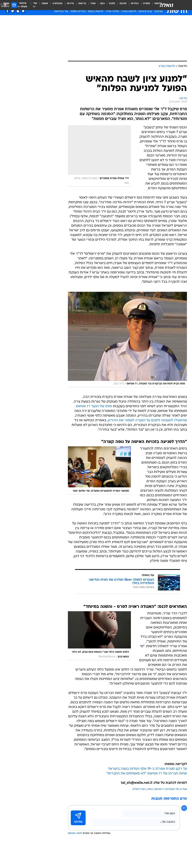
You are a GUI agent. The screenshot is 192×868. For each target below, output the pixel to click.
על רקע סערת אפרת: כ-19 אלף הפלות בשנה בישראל (147, 769)
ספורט (146, 3)
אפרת (183, 789)
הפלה (150, 789)
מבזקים (158, 11)
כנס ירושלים (139, 789)
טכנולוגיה (57, 3)
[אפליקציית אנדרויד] (23, 11)
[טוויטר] (12, 11)
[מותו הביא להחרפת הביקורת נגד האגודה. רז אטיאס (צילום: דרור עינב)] (127, 339)
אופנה (45, 3)
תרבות (123, 3)
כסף (102, 3)
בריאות (82, 3)
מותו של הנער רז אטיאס (94, 406)
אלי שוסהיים (172, 789)
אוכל (93, 3)
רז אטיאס (159, 789)
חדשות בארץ (129, 11)
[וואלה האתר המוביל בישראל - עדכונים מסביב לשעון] (166, 5)
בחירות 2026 (78, 11)
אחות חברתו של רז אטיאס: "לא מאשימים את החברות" (146, 773)
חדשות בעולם (95, 11)
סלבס (112, 3)
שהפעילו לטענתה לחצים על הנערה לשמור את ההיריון (147, 420)
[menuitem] (144, 5)
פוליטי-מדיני (112, 11)
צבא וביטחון (145, 11)
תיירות (70, 3)
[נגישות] (5, 5)
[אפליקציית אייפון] (18, 11)
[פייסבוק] (7, 11)
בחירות (135, 3)
